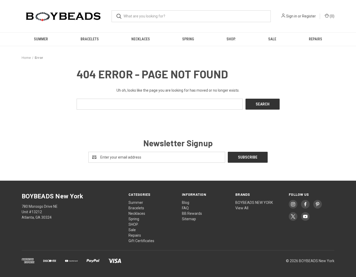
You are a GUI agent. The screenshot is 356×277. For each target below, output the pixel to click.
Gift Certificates (141, 241)
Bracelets (90, 39)
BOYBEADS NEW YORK (254, 202)
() (331, 16)
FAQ (185, 208)
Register (309, 16)
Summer (41, 39)
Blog (185, 202)
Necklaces (140, 39)
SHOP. (231, 39)
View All (241, 208)
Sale (272, 39)
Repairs (315, 39)
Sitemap (189, 219)
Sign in (291, 16)
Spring (188, 39)
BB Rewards (192, 213)
